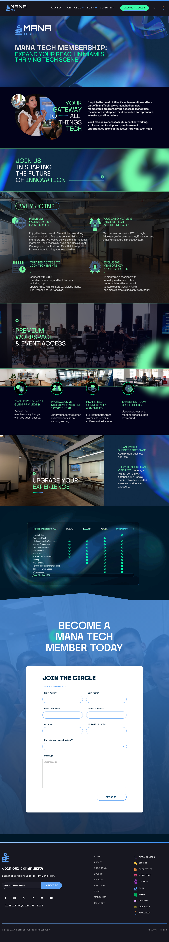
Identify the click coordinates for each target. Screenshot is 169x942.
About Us (56, 8)
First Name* (50, 693)
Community (107, 8)
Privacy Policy (65, 795)
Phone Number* (96, 708)
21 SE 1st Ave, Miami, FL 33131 (24, 905)
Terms (163, 930)
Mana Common (18, 930)
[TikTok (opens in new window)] (32, 898)
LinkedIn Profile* (97, 724)
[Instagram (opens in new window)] (14, 898)
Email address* (52, 708)
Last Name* (94, 693)
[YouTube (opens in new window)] (51, 898)
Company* (49, 724)
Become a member (134, 8)
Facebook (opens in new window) (5, 898)
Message (48, 755)
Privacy (152, 930)
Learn (90, 8)
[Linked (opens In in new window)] (41, 898)
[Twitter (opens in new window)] (23, 898)
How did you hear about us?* (58, 740)
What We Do (74, 8)
